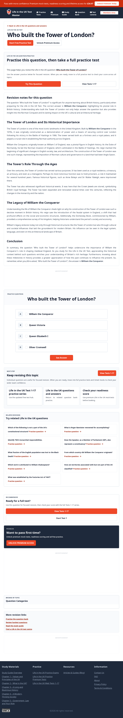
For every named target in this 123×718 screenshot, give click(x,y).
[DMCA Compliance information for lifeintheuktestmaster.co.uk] (22, 710)
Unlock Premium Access (48, 43)
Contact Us (99, 672)
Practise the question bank (17, 619)
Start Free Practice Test (20, 43)
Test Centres (93, 13)
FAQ (96, 676)
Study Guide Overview (12, 672)
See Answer (61, 357)
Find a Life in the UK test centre (19, 629)
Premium (54, 14)
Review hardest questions (16, 622)
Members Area (109, 13)
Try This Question (33, 84)
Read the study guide (15, 626)
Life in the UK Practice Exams (46, 672)
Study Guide (65, 13)
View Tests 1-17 (89, 84)
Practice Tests (41, 13)
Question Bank (80, 13)
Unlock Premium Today (107, 3)
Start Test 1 (61, 518)
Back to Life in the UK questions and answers (28, 26)
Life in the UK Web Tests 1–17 (46, 683)
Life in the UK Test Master (22, 13)
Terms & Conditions (103, 688)
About (97, 680)
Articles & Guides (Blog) (74, 672)
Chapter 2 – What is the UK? (14, 683)
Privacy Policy (100, 684)
